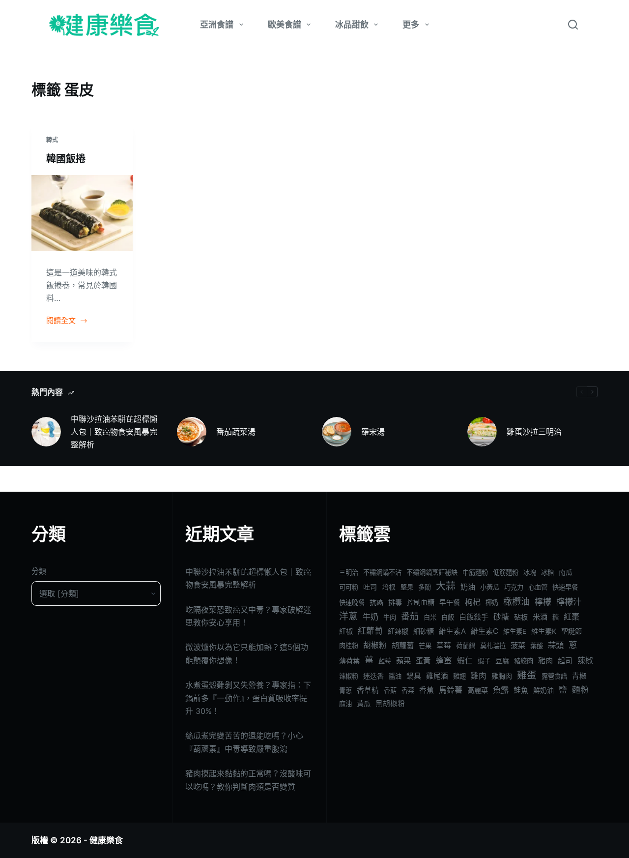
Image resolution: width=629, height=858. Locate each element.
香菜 (407, 690)
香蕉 (426, 690)
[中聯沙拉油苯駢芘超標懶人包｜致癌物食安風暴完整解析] (46, 431)
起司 (565, 660)
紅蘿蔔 (370, 631)
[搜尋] (573, 25)
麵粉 (580, 690)
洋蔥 (348, 616)
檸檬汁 (568, 601)
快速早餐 (565, 587)
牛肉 (389, 617)
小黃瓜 (489, 587)
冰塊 (529, 572)
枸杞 (473, 602)
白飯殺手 (473, 616)
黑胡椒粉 (390, 703)
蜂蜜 (443, 660)
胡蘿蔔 (403, 645)
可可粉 (348, 587)
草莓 (443, 645)
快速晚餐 (352, 602)
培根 (389, 587)
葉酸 (536, 646)
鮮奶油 (543, 690)
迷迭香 (373, 676)
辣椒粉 (348, 676)
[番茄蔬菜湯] (191, 431)
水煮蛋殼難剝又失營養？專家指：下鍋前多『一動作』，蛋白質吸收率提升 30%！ (248, 698)
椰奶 (492, 602)
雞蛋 (527, 675)
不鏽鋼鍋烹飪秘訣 (431, 572)
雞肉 (478, 675)
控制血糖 (420, 602)
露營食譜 (554, 676)
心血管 (537, 587)
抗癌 (376, 602)
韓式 (52, 140)
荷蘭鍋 (465, 646)
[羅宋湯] (336, 431)
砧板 (521, 617)
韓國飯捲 (66, 159)
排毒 (395, 602)
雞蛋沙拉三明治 (534, 432)
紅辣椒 (398, 631)
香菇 (390, 690)
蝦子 (484, 661)
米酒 (540, 616)
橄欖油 (516, 601)
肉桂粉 (348, 646)
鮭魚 (521, 690)
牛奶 (370, 616)
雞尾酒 (437, 676)
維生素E (514, 631)
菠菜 (518, 645)
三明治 (348, 572)
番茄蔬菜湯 (236, 432)
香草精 (368, 690)
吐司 (370, 587)
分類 (38, 571)
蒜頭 (556, 645)
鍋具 (413, 676)
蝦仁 (465, 660)
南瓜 (565, 572)
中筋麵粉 (475, 572)
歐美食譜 (284, 25)
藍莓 (384, 661)
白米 (430, 617)
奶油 (467, 587)
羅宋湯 (373, 432)
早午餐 (449, 602)
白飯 (447, 617)
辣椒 (585, 660)
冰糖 (547, 572)
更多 (410, 25)
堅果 (406, 587)
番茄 (410, 616)
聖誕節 (571, 631)
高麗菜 (477, 690)
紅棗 (571, 616)
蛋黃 (423, 660)
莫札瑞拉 (493, 646)
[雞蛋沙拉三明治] (482, 431)
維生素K (543, 631)
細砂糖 (423, 631)
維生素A (452, 631)
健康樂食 (106, 840)
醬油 (395, 676)
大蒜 (446, 586)
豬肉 (545, 660)
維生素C (484, 631)
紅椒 (346, 631)
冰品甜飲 (352, 25)
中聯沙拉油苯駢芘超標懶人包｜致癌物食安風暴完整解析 (114, 432)
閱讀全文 (61, 321)
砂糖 (501, 616)
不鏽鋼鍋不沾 (382, 572)
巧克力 (513, 587)
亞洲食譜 (216, 25)
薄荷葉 (349, 660)
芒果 (425, 646)
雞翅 (459, 676)
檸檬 (543, 602)
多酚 (424, 587)
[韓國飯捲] (82, 213)
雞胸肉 (501, 676)
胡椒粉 (375, 645)
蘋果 (403, 660)
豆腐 (502, 660)
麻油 (345, 704)
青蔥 (345, 690)
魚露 (501, 690)
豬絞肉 (523, 661)
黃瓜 (364, 703)
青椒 (579, 676)
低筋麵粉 (505, 572)
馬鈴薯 (450, 690)
